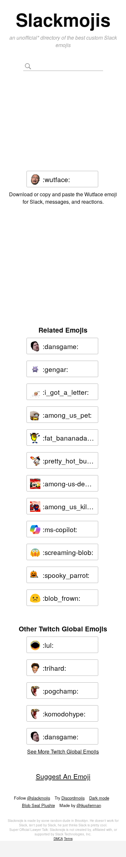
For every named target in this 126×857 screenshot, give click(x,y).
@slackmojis (38, 798)
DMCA (58, 838)
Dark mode (99, 798)
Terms (68, 838)
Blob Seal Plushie (38, 805)
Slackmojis (63, 19)
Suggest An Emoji (63, 776)
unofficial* (28, 37)
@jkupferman (89, 805)
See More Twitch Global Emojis (63, 751)
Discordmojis (73, 798)
